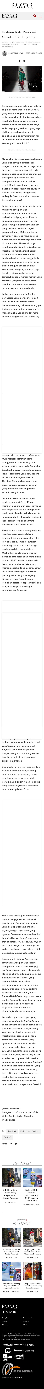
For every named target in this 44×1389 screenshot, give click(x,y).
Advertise (25, 1325)
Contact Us (26, 1321)
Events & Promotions (28, 1318)
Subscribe (4, 1325)
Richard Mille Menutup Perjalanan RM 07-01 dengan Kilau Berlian (31, 1195)
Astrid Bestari (17, 53)
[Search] (34, 16)
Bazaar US (34, 1292)
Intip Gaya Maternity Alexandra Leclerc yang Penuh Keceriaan (32, 1286)
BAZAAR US (34, 1258)
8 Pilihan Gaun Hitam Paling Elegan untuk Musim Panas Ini (10, 1194)
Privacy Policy (5, 1318)
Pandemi (12, 1131)
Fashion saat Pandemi (29, 1131)
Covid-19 (7, 1137)
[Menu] (40, 16)
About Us (4, 1321)
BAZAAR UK (12, 1202)
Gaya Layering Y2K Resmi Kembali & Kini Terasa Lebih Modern (32, 1252)
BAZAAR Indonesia (33, 1205)
